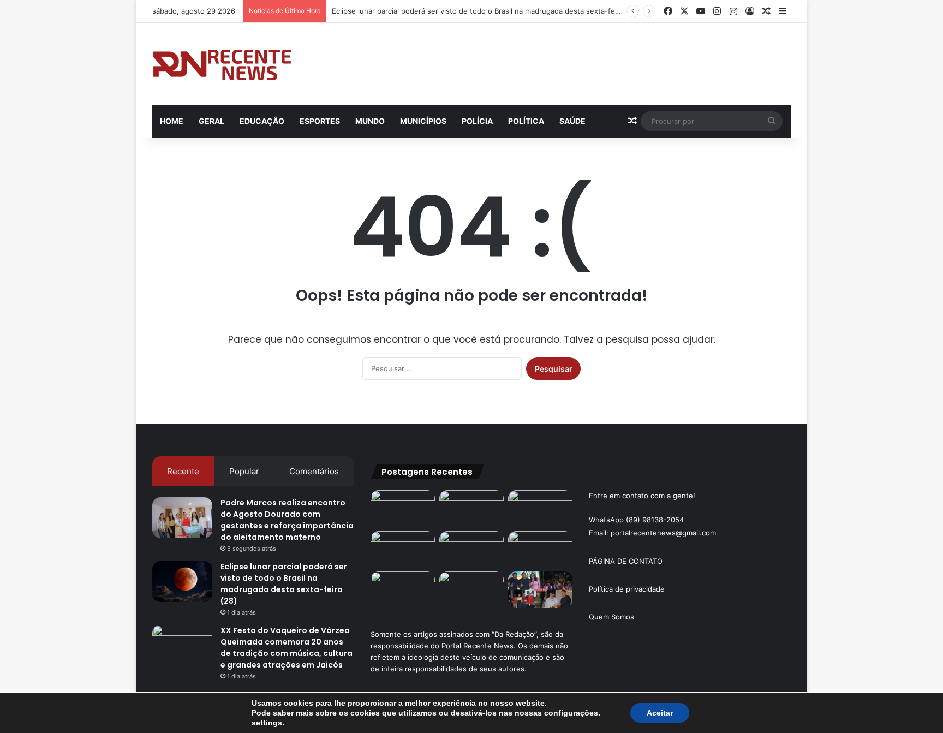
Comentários (314, 471)
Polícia (477, 121)
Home (171, 121)
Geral (211, 121)
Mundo (370, 121)
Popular (244, 471)
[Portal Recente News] (222, 64)
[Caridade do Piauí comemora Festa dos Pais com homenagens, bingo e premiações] (540, 589)
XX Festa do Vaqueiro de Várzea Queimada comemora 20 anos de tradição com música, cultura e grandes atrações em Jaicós (286, 647)
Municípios (423, 121)
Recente (183, 471)
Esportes (320, 121)
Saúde (572, 121)
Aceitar (660, 712)
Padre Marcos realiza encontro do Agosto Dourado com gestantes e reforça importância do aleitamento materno (287, 520)
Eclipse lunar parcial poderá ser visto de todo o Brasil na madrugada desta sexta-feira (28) (486, 11)
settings (267, 722)
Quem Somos (611, 616)
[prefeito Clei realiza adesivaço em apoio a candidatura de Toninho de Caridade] (471, 589)
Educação (262, 121)
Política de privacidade (627, 589)
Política (526, 121)
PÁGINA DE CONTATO (626, 561)
